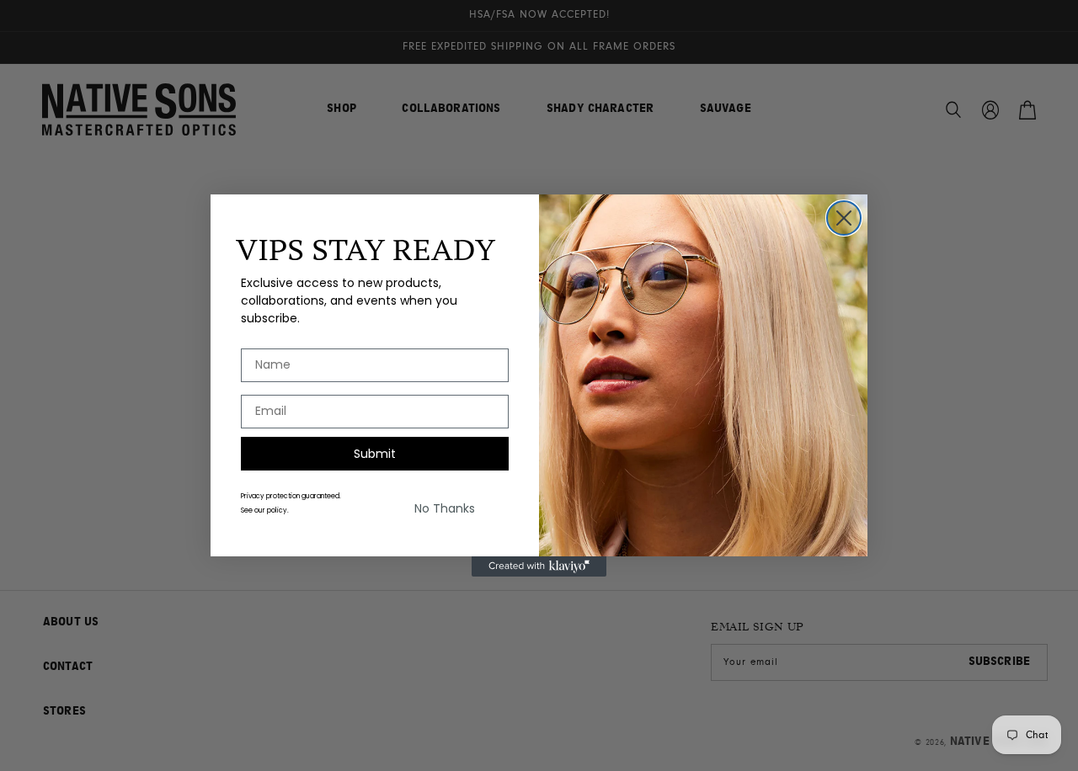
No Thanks (444, 508)
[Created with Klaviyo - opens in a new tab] (539, 566)
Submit (375, 453)
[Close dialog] (844, 218)
